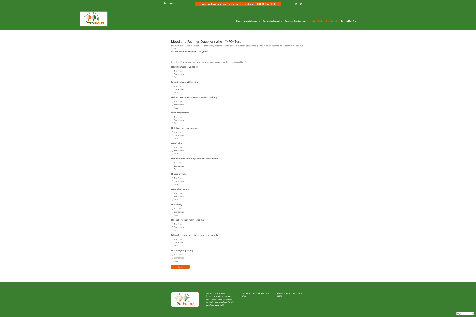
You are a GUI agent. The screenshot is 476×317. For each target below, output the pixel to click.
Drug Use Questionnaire (295, 21)
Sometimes (179, 74)
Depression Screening (272, 21)
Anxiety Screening (252, 21)
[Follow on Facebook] (291, 4)
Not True (178, 71)
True (176, 77)
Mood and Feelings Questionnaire (324, 21)
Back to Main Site (348, 21)
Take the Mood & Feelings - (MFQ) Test (189, 51)
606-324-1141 (174, 3)
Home (239, 21)
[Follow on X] (296, 4)
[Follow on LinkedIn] (301, 4)
